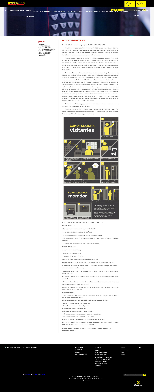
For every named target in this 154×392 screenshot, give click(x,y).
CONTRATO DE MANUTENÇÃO (92, 11)
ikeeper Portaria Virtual (122, 11)
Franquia (145, 10)
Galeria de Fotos (124, 350)
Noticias (122, 354)
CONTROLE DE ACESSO (59, 11)
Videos (122, 352)
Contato (141, 3)
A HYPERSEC (4, 10)
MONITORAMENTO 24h (81, 354)
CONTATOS (136, 15)
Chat (130, 3)
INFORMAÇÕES (30, 17)
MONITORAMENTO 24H (46, 11)
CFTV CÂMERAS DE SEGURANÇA (75, 11)
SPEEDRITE (35, 11)
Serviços (28, 10)
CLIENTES (77, 352)
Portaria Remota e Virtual (16, 10)
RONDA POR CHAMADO (107, 11)
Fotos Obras (137, 10)
